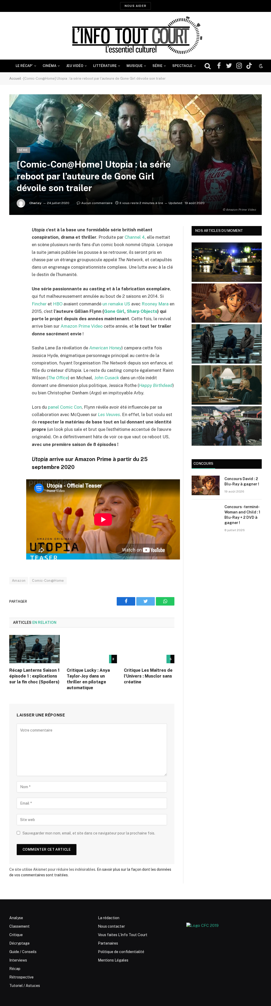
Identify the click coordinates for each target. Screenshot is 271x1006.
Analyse (16, 918)
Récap (14, 969)
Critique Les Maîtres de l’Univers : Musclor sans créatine (148, 676)
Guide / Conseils (23, 952)
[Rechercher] (208, 66)
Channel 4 (135, 237)
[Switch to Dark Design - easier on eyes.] (260, 66)
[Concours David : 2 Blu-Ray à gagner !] (206, 485)
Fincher (39, 303)
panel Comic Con (65, 407)
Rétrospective (21, 977)
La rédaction (108, 918)
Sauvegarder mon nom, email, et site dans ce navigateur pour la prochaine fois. (88, 833)
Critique (16, 935)
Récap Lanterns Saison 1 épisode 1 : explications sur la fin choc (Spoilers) (34, 676)
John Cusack (106, 377)
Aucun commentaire (96, 203)
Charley (35, 203)
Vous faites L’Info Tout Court (122, 935)
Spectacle (182, 66)
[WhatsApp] (14, 270)
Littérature (105, 66)
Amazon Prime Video (82, 326)
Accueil (15, 78)
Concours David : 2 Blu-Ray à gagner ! (241, 481)
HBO (57, 303)
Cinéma (49, 66)
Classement (19, 926)
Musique (135, 66)
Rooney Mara (155, 303)
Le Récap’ (24, 66)
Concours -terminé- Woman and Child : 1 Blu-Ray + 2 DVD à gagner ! (242, 515)
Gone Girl (114, 311)
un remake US (116, 303)
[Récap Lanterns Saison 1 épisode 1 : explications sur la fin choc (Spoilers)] (34, 649)
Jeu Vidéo (74, 66)
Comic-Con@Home (48, 581)
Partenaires (108, 943)
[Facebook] (14, 243)
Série (157, 66)
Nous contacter (111, 926)
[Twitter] (14, 257)
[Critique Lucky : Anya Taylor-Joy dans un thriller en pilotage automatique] (92, 649)
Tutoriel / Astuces (24, 986)
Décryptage (19, 943)
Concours (203, 464)
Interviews (18, 960)
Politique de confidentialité (121, 952)
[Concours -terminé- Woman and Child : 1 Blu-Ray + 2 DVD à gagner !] (206, 513)
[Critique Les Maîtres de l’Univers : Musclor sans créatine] (149, 649)
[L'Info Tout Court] (135, 36)
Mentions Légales (113, 960)
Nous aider (135, 5)
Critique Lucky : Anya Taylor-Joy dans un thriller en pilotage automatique (88, 679)
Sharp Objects (142, 311)
